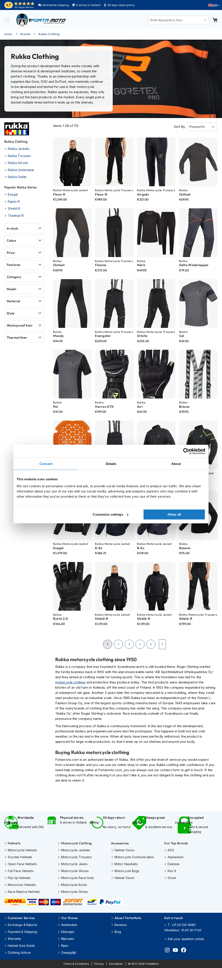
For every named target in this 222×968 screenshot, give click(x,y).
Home (8, 34)
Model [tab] (11, 289)
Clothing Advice (19, 952)
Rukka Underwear (21, 170)
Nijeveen (67, 938)
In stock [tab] (12, 228)
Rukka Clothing (49, 34)
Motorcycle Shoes (74, 892)
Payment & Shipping (22, 932)
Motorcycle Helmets (22, 850)
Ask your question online (186, 939)
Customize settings (108, 514)
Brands (25, 34)
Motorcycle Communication (134, 857)
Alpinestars (176, 857)
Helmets (14, 843)
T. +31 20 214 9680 (182, 925)
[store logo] (41, 19)
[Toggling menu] (7, 20)
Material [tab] (13, 301)
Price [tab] (11, 253)
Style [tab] (10, 313)
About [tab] (176, 464)
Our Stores (69, 918)
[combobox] (178, 20)
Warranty (14, 938)
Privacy (99, 963)
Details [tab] (111, 464)
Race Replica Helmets (24, 892)
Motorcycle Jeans (74, 864)
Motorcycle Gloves (75, 871)
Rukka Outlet (17, 177)
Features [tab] (13, 265)
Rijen (64, 945)
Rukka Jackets (18, 149)
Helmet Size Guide (21, 945)
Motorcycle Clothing (76, 843)
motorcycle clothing (70, 682)
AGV (171, 850)
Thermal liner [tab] (17, 337)
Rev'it (172, 871)
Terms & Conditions (76, 963)
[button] (214, 5)
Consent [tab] (45, 464)
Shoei (172, 878)
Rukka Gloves (18, 163)
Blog (117, 932)
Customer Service (21, 918)
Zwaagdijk (68, 952)
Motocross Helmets (22, 885)
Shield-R (14, 208)
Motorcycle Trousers (76, 857)
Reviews (120, 925)
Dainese (174, 864)
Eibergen (67, 932)
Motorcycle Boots (74, 885)
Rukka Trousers (19, 156)
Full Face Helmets (21, 871)
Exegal (13, 194)
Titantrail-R (16, 215)
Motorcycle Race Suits (77, 878)
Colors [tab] (11, 240)
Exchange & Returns (22, 925)
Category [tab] (14, 277)
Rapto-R (14, 201)
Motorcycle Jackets (75, 850)
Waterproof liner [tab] (20, 325)
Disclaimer (116, 963)
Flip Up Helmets (19, 878)
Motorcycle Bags (126, 871)
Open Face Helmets (22, 864)
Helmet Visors (124, 850)
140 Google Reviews (24, 7)
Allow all (174, 514)
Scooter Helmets (20, 857)
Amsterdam (69, 925)
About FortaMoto (127, 918)
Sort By (179, 127)
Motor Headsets (126, 864)
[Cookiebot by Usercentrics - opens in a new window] (186, 451)
